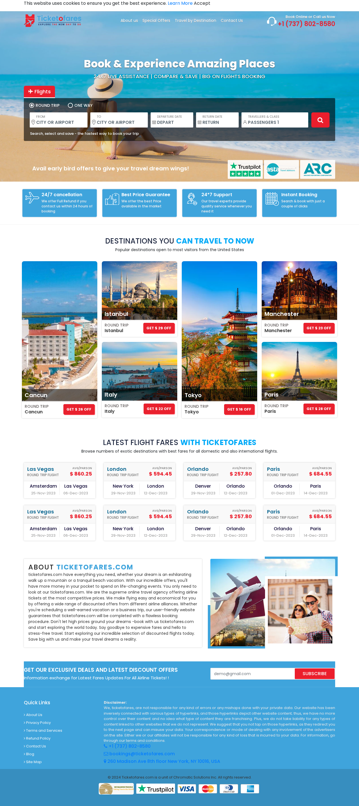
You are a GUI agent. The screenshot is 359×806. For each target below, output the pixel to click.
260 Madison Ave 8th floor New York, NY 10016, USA (163, 761)
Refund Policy (37, 738)
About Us (33, 714)
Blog (29, 754)
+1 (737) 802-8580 (306, 24)
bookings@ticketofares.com (142, 754)
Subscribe (315, 673)
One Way (83, 105)
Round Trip (47, 105)
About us (129, 20)
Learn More (181, 3)
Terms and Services (43, 730)
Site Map (33, 762)
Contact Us (232, 20)
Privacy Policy (38, 722)
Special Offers (156, 20)
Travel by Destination (195, 20)
